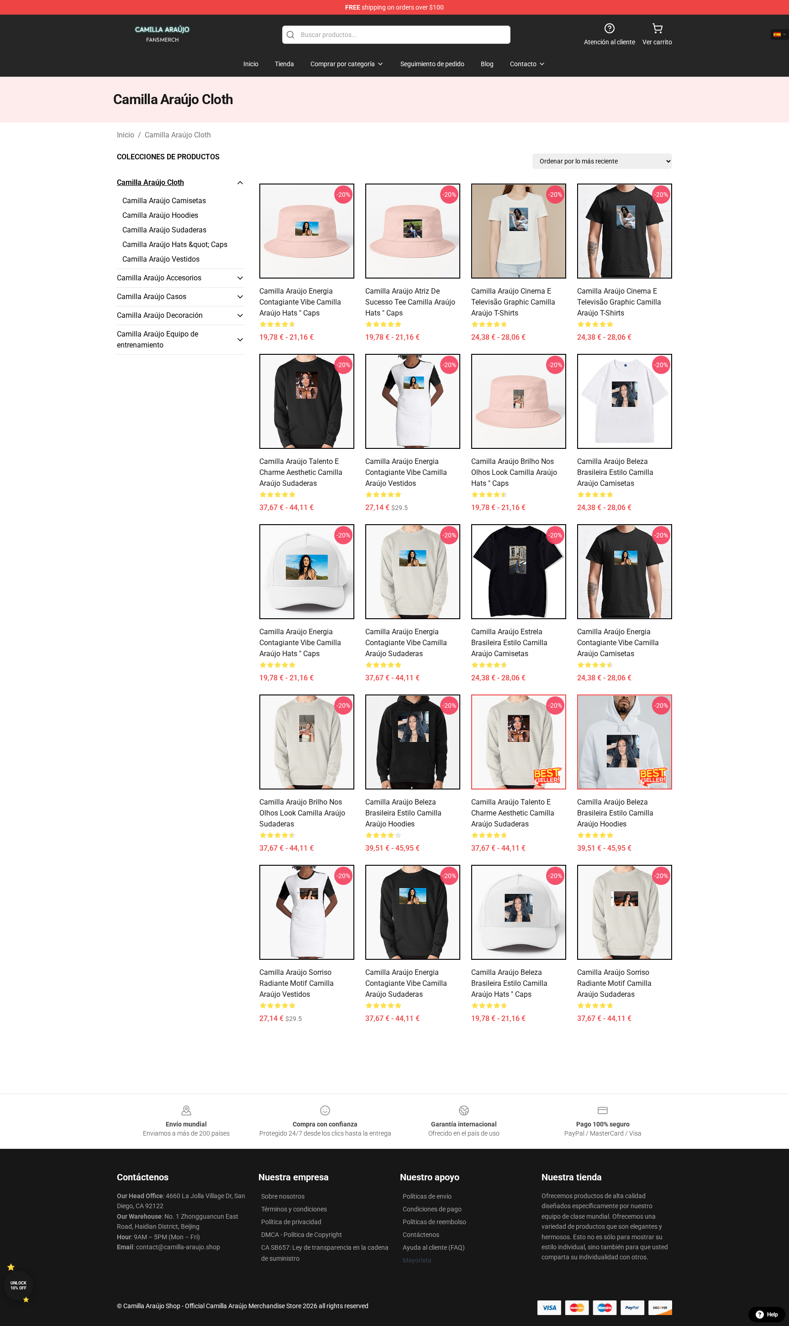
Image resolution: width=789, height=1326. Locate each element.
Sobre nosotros (283, 1196)
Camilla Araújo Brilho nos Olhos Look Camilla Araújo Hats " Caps (514, 472)
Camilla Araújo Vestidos (161, 259)
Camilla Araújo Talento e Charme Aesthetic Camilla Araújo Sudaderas (300, 472)
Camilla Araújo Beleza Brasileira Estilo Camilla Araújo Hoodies (403, 813)
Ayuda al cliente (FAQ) (434, 1247)
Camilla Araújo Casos (151, 296)
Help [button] (772, 1314)
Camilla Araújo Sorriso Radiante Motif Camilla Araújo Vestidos (296, 983)
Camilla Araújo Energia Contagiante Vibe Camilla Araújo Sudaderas (406, 642)
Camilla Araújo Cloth (178, 135)
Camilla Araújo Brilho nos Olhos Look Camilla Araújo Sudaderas (302, 813)
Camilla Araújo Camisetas (164, 200)
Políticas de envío (427, 1196)
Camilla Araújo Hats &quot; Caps (174, 244)
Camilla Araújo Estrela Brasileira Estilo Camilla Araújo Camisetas (509, 642)
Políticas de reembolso (434, 1222)
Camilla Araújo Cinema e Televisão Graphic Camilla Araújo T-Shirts (513, 302)
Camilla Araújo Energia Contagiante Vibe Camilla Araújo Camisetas (618, 642)
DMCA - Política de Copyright (301, 1234)
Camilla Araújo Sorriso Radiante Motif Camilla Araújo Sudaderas (614, 983)
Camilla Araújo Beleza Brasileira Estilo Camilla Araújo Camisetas (615, 472)
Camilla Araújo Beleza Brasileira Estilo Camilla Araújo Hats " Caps (509, 983)
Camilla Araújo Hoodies (160, 215)
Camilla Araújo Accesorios (159, 278)
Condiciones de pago (432, 1209)
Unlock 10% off (18, 1285)
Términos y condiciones (294, 1209)
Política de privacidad (291, 1222)
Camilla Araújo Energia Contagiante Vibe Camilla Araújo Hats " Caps (300, 302)
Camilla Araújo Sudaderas (164, 230)
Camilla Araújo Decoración (160, 315)
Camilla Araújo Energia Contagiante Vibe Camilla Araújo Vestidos (406, 472)
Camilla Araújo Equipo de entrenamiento (157, 339)
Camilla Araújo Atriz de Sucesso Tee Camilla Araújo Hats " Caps (410, 302)
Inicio (125, 135)
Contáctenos (421, 1234)
